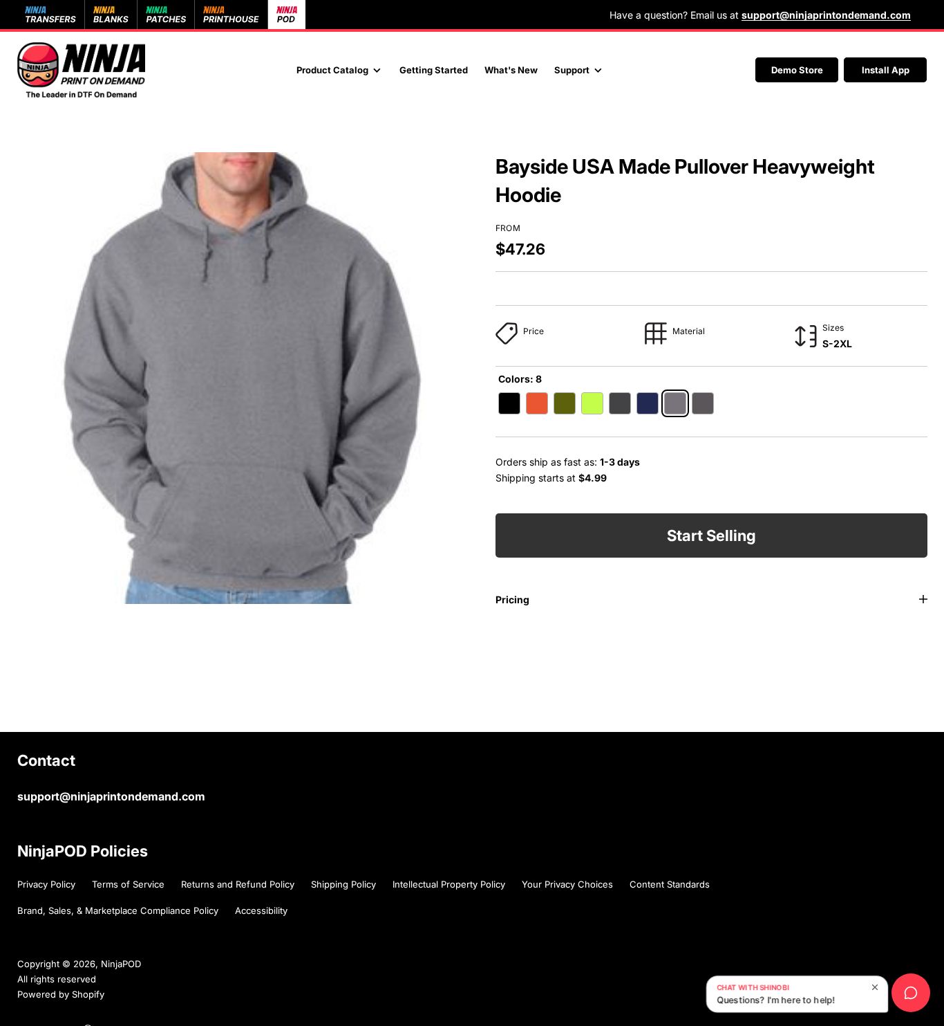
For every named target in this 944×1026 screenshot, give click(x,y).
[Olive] (565, 403)
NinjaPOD (121, 963)
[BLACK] (509, 403)
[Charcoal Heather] (620, 403)
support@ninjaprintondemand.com (111, 796)
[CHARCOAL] (703, 403)
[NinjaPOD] (81, 70)
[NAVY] (647, 403)
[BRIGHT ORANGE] (537, 403)
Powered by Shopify (60, 994)
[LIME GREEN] (592, 403)
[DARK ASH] (675, 403)
